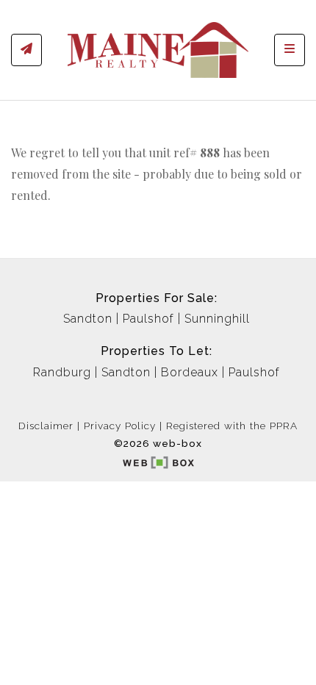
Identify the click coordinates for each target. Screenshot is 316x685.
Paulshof (148, 319)
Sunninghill (217, 319)
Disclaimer (45, 425)
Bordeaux (189, 372)
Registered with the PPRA (232, 425)
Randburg (62, 372)
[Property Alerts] (26, 50)
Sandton (87, 319)
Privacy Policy (120, 425)
